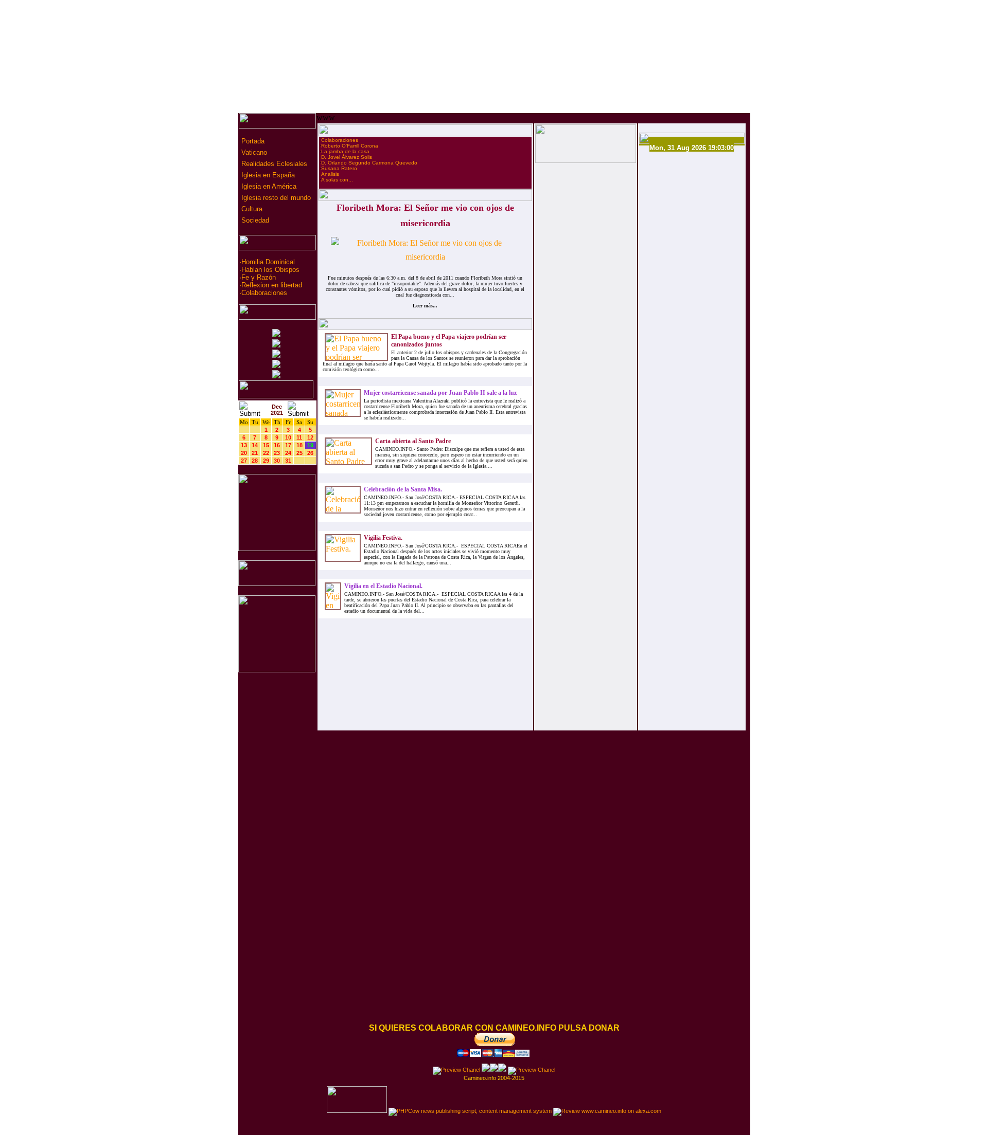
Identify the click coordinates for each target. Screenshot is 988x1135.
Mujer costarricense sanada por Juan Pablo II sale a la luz (440, 392)
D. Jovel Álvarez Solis (346, 157)
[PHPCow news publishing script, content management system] (470, 1111)
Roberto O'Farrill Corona (349, 146)
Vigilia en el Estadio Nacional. (383, 586)
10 (288, 437)
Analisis (330, 174)
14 (255, 445)
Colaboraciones (264, 293)
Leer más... (425, 305)
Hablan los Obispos (270, 269)
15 (266, 445)
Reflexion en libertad (271, 285)
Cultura (250, 209)
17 (288, 445)
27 (244, 460)
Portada (251, 141)
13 (244, 445)
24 (288, 453)
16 (277, 445)
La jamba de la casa (345, 151)
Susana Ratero (339, 168)
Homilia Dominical (268, 262)
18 (299, 445)
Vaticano (253, 152)
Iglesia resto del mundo (275, 198)
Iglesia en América (267, 186)
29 (266, 460)
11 (299, 437)
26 (310, 453)
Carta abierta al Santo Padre (413, 441)
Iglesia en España (267, 175)
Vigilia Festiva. (383, 537)
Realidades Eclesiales (273, 164)
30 (277, 460)
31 (288, 460)
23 (277, 453)
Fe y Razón (258, 277)
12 (310, 437)
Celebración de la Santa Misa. (403, 489)
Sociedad (254, 220)
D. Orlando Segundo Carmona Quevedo (369, 163)
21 (255, 453)
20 (244, 453)
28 (255, 460)
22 (266, 453)
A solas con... (337, 179)
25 (299, 453)
